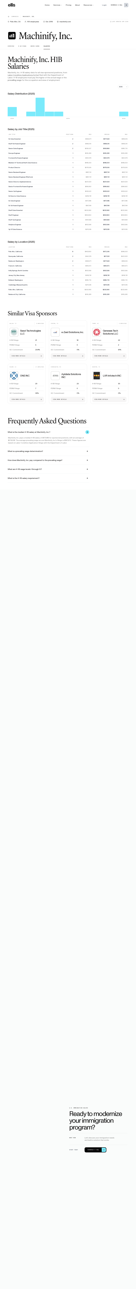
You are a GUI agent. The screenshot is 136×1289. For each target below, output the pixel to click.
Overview (11, 46)
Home (47, 5)
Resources (88, 5)
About (77, 5)
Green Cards (34, 46)
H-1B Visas (22, 46)
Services (56, 5)
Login (104, 5)
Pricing (68, 5)
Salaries (47, 46)
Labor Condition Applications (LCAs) (23, 75)
